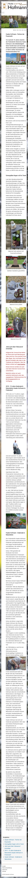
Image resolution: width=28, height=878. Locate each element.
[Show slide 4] (19, 30)
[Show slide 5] (20, 30)
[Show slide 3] (17, 30)
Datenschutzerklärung (7, 867)
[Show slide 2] (15, 30)
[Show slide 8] (25, 30)
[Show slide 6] (22, 30)
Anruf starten (21, 364)
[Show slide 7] (24, 30)
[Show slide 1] (14, 30)
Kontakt (4, 866)
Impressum (4, 869)
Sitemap (4, 871)
